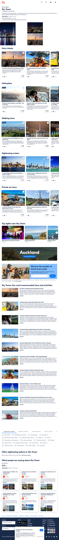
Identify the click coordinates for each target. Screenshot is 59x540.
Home (3, 516)
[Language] (51, 2)
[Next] (57, 232)
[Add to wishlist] (23, 53)
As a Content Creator (51, 523)
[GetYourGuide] (3, 2)
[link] (13, 234)
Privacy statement (18, 281)
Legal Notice (30, 523)
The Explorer (44, 532)
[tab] (9, 431)
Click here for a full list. (26, 455)
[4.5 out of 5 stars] (5, 16)
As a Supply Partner (50, 521)
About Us (44, 521)
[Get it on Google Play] (22, 522)
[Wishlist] (41, 2)
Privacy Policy (30, 525)
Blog (43, 525)
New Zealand (8, 516)
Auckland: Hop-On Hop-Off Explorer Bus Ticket (29, 472)
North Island (15, 516)
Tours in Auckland (34, 516)
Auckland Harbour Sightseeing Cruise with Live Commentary (29, 494)
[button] (13, 234)
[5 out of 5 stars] (10, 474)
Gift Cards (44, 529)
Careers (44, 523)
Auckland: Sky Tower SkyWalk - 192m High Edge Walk (10, 472)
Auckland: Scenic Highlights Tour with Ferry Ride (48, 472)
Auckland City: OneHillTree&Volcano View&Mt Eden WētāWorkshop (48, 494)
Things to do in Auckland (24, 516)
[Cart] (46, 2)
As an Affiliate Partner (51, 525)
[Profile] (55, 2)
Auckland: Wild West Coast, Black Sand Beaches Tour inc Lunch (9, 494)
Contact (29, 521)
